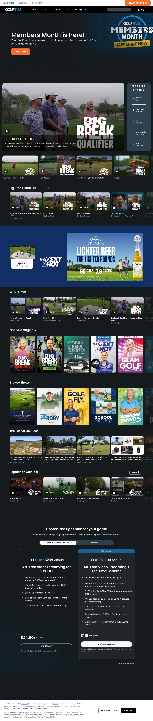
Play (35, 9)
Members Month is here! (47, 35)
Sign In (144, 9)
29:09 (52, 492)
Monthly (94, 543)
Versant (24, 704)
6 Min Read (122, 451)
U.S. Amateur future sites (140, 121)
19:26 (85, 312)
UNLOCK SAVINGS (106, 644)
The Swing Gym (15, 501)
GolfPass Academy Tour (51, 321)
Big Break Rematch (49, 216)
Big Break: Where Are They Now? (122, 216)
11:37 (85, 492)
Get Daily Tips (80, 9)
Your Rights (28, 708)
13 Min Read (54, 451)
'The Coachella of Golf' (140, 144)
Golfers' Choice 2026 (17, 462)
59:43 (52, 312)
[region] (76, 710)
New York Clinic (50, 318)
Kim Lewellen (119, 178)
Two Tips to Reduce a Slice (14, 178)
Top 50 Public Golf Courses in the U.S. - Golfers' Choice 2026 (26, 458)
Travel (67, 9)
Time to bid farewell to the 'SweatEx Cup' (139, 98)
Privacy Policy (16, 706)
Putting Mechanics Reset (20, 318)
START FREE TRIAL (138, 2)
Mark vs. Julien (83, 213)
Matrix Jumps (15, 498)
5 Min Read (88, 451)
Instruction (45, 9)
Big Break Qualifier (19, 139)
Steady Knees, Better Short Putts (90, 178)
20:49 (18, 312)
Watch (57, 9)
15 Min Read (20, 451)
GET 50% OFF (46, 646)
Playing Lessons (49, 501)
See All (135, 472)
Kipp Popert (44, 178)
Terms (55, 704)
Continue (128, 710)
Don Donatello (117, 213)
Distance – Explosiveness (88, 498)
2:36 (17, 492)
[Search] (111, 9)
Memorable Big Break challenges (141, 133)
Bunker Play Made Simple (88, 318)
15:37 (119, 207)
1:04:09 (52, 207)
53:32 (18, 207)
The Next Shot (14, 321)
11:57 (119, 492)
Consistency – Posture (121, 498)
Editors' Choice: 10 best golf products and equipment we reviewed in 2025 (127, 458)
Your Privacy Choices (108, 710)
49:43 (86, 207)
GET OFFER (20, 51)
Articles (46, 462)
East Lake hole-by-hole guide (140, 110)
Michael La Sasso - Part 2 (54, 498)
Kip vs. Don (48, 213)
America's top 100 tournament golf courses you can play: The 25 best (58, 458)
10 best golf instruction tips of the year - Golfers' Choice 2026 (92, 458)
